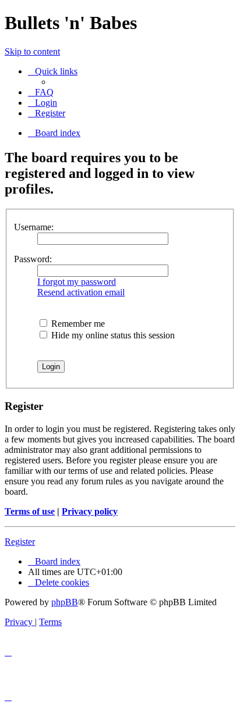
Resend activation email (81, 292)
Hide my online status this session (112, 335)
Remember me (77, 323)
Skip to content (32, 51)
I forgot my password (76, 282)
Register (20, 542)
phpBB (64, 602)
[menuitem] (41, 92)
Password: (33, 259)
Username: (34, 227)
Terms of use (30, 511)
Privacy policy (90, 511)
